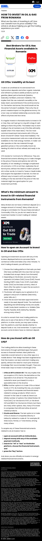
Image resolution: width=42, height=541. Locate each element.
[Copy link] (2, 37)
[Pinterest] (27, 37)
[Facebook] (22, 37)
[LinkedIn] (17, 37)
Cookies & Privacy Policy (8, 468)
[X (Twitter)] (12, 37)
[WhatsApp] (7, 37)
